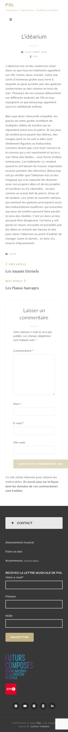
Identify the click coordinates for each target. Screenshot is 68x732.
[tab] (34, 523)
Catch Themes (40, 726)
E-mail (18, 423)
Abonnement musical (19, 542)
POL (9, 4)
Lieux (12, 253)
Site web (19, 442)
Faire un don (13, 551)
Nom (17, 404)
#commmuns (14, 560)
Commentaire (23, 350)
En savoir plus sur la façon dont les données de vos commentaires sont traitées (31, 486)
